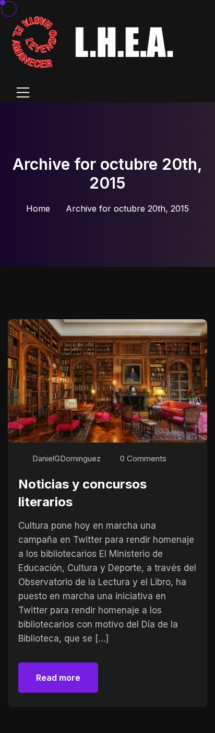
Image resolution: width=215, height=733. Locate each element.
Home (38, 208)
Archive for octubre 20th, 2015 (127, 208)
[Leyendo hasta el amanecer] (94, 41)
